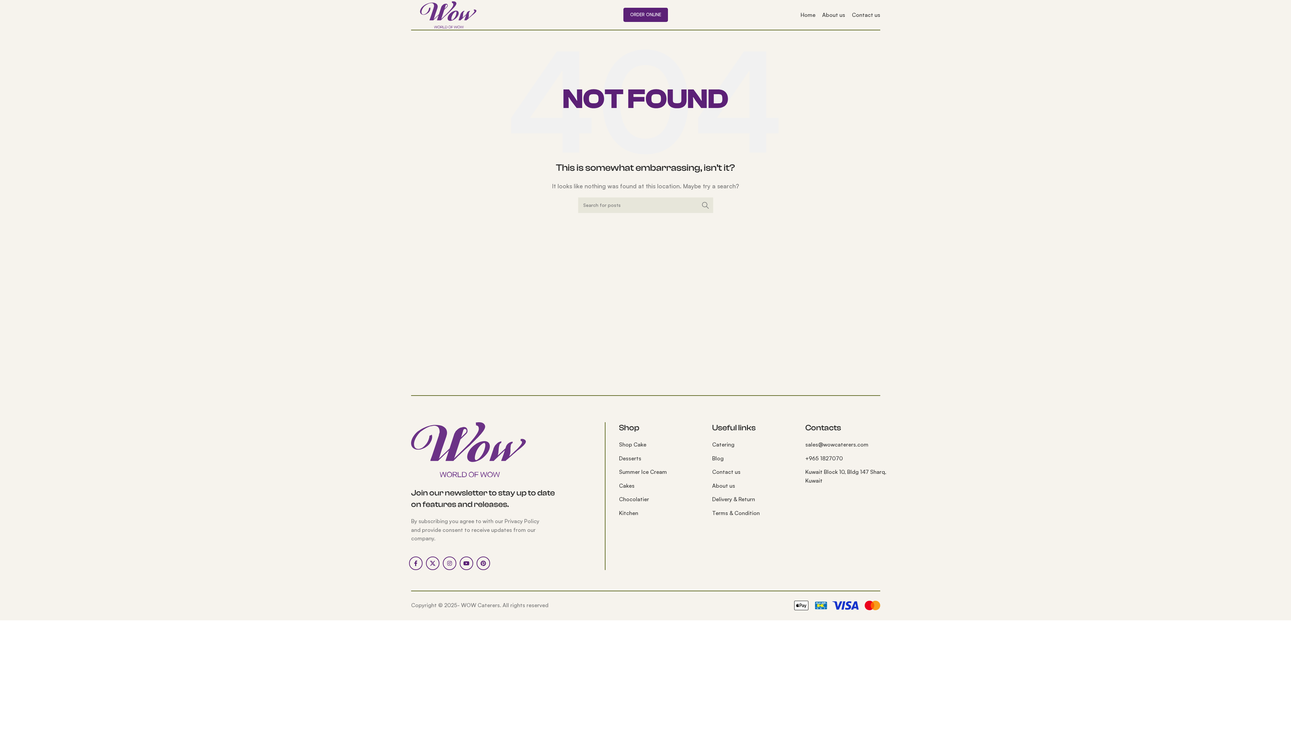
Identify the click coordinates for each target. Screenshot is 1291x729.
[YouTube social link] (466, 563)
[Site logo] (448, 14)
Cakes (627, 485)
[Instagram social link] (449, 563)
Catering (723, 444)
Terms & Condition (736, 513)
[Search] (705, 205)
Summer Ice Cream (643, 471)
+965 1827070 (824, 458)
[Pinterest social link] (483, 563)
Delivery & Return (733, 499)
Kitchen (628, 513)
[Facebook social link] (416, 563)
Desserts (630, 458)
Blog (718, 458)
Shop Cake (632, 444)
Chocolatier (634, 499)
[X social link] (432, 563)
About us (723, 485)
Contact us (726, 471)
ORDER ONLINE (645, 14)
